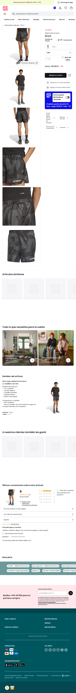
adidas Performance (52, 33)
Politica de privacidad (42, 675)
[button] (71, 7)
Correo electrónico (45, 589)
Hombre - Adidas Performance (18, 566)
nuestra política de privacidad (47, 602)
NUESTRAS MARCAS (50, 627)
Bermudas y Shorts (12, 25)
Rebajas (36, 20)
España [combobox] (66, 675)
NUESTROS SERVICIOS (51, 619)
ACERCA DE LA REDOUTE (11, 627)
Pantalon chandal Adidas (51, 571)
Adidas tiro (35, 571)
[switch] (61, 97)
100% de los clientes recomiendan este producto (65, 492)
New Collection (23, 20)
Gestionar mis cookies (21, 677)
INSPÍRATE (48, 623)
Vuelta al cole (9, 20)
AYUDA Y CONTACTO (10, 619)
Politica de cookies (29, 675)
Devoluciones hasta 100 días (27, 4)
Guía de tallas (68, 58)
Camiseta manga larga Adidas (18, 571)
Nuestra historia (49, 20)
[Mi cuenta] (60, 7)
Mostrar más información (38, 636)
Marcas (62, 20)
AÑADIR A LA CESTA (55, 75)
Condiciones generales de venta (13, 675)
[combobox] (38, 510)
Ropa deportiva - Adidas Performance (45, 566)
